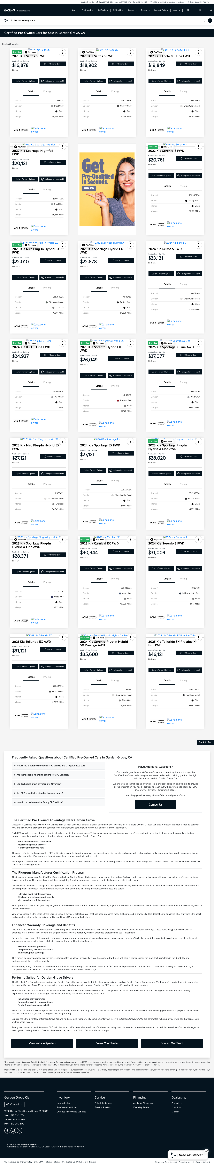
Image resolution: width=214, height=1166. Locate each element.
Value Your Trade (106, 1043)
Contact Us (155, 804)
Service (100, 1097)
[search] (211, 10)
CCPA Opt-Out (82, 1162)
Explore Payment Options (25, 81)
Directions (176, 1107)
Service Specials (103, 1107)
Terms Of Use (39, 1162)
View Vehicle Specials (42, 1043)
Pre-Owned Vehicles (67, 1107)
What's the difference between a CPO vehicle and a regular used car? (51, 765)
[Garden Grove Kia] (17, 10)
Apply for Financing (143, 1103)
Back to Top (205, 742)
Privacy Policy (26, 1162)
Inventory (63, 1097)
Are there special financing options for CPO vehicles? (43, 775)
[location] (151, 2)
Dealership (178, 1097)
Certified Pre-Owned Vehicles (71, 1111)
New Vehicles (63, 1103)
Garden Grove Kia (11, 1162)
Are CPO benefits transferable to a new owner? (40, 793)
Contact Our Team (172, 1043)
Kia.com (175, 1111)
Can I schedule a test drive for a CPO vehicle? (39, 784)
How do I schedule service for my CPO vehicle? (40, 802)
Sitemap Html (59, 1162)
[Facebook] (7, 1130)
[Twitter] (19, 1130)
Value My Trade (141, 1107)
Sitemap (49, 1162)
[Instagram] (13, 1130)
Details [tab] (31, 91)
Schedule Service (103, 1103)
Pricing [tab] (47, 91)
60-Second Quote (54, 64)
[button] (30, 52)
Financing (139, 1097)
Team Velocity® (171, 1162)
